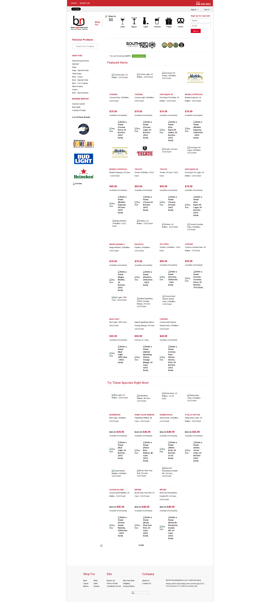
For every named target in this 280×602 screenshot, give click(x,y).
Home (74, 3)
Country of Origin (79, 110)
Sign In (193, 10)
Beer (85, 581)
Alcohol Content (78, 104)
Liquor (85, 583)
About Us (145, 581)
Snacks (96, 586)
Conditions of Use (114, 586)
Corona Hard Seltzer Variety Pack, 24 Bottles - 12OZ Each (169, 325)
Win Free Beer (128, 581)
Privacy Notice (128, 586)
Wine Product (77, 86)
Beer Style (76, 107)
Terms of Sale (112, 583)
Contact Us (146, 583)
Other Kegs (76, 74)
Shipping (126, 583)
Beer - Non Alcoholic (80, 93)
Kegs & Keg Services (80, 61)
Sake (96, 583)
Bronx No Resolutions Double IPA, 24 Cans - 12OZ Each (168, 496)
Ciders (74, 90)
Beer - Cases (77, 77)
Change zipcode (139, 56)
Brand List (85, 3)
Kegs (74, 67)
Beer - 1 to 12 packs (80, 83)
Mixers (86, 586)
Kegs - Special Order (80, 70)
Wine (96, 581)
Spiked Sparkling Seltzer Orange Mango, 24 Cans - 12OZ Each (145, 325)
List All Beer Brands (81, 117)
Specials (75, 64)
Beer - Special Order (80, 80)
